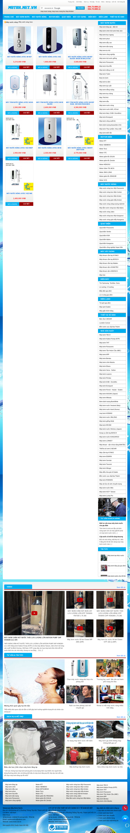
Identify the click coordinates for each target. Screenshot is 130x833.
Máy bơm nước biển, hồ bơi (109, 109)
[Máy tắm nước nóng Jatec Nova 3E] (19, 86)
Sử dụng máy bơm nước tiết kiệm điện (80, 742)
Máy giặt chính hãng (106, 311)
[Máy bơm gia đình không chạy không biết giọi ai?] (110, 722)
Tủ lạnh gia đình (105, 303)
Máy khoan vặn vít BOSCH (108, 271)
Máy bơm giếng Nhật (106, 421)
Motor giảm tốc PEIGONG (44, 796)
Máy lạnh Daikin (105, 307)
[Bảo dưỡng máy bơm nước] (79, 748)
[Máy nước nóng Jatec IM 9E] (50, 131)
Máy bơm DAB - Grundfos (108, 382)
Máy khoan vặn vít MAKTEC (109, 267)
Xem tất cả (121, 587)
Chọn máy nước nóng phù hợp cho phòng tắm (80, 680)
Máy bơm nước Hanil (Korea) (109, 409)
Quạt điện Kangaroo (106, 243)
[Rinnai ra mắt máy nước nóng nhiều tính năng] (110, 687)
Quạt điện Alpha (104, 239)
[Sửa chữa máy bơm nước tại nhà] (110, 748)
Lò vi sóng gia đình (105, 295)
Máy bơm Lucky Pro (106, 496)
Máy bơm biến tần (105, 133)
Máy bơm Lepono (105, 374)
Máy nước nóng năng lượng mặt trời (111, 204)
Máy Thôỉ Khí (103, 97)
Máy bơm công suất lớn (107, 121)
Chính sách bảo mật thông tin (108, 820)
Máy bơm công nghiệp (107, 54)
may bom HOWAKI (105, 413)
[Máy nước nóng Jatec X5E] (50, 40)
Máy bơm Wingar (105, 468)
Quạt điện (66, 17)
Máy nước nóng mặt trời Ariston (77, 794)
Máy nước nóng (39, 17)
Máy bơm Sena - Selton (107, 370)
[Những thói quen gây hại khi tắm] (34, 660)
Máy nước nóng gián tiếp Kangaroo (111, 220)
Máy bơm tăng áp (11, 784)
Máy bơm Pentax (105, 378)
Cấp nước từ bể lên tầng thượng (111, 536)
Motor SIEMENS (105, 145)
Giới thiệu (79, 2)
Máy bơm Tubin (104, 74)
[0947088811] (125, 808)
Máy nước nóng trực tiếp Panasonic (111, 188)
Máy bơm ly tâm (104, 82)
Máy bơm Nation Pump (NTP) (109, 339)
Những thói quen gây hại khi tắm (17, 706)
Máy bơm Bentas (105, 358)
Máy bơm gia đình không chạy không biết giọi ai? (110, 742)
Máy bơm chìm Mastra (107, 362)
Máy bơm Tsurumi (105, 464)
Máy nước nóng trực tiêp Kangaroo (111, 216)
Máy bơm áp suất (105, 86)
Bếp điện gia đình (105, 291)
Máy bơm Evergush (106, 117)
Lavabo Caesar (104, 323)
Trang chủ (71, 2)
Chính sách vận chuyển (106, 815)
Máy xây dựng (79, 17)
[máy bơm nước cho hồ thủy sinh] (104, 575)
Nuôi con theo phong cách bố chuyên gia (80, 707)
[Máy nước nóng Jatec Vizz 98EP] (19, 131)
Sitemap (108, 2)
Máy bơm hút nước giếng (108, 58)
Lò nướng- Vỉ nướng (106, 287)
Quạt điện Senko (105, 232)
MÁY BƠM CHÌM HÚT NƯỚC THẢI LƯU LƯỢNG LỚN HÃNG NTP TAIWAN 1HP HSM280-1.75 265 (110, 613)
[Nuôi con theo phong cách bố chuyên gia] (79, 687)
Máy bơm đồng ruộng (106, 90)
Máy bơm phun (104, 39)
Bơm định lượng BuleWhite (108, 401)
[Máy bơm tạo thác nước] (104, 555)
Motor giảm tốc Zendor (107, 160)
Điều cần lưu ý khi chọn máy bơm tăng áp (20, 767)
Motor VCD (103, 180)
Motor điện (54, 17)
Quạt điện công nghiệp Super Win (111, 247)
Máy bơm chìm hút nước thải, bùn (111, 31)
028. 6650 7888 (27, 815)
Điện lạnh (103, 17)
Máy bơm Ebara (104, 366)
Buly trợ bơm (103, 78)
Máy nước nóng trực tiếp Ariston (110, 196)
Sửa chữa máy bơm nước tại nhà (110, 767)
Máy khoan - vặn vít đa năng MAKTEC (112, 445)
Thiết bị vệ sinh (117, 17)
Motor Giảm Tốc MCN (106, 168)
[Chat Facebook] (125, 818)
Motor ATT (102, 141)
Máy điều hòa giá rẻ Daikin (108, 472)
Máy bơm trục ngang (106, 35)
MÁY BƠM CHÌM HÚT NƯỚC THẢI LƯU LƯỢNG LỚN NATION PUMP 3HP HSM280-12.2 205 (32, 639)
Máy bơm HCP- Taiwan (107, 492)
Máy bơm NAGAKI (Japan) (108, 394)
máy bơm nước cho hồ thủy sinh (119, 575)
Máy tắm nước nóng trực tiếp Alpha (111, 208)
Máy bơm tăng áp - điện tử (108, 27)
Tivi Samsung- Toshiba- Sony (109, 283)
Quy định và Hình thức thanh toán (109, 810)
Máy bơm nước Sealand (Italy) (109, 405)
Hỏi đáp (92, 2)
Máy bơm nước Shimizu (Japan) (110, 429)
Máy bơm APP (104, 354)
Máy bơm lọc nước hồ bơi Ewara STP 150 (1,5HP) (110, 641)
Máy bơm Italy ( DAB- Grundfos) (110, 113)
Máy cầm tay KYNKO (106, 452)
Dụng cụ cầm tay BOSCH (108, 433)
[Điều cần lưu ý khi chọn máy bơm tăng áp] (34, 722)
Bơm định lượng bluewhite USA (110, 125)
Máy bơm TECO (104, 335)
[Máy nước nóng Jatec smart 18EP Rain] (80, 131)
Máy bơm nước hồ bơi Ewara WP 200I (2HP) (79, 641)
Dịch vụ (86, 2)
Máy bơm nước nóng (106, 105)
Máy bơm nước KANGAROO (109, 437)
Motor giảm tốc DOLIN (107, 157)
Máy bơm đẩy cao (105, 43)
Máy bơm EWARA (105, 456)
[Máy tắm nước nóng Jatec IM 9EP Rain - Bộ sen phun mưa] (80, 86)
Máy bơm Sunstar (105, 460)
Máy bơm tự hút (104, 50)
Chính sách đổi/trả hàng (106, 818)
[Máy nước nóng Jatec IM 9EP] (19, 40)
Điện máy (92, 17)
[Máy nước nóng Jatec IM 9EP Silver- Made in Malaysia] (80, 40)
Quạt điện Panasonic (106, 228)
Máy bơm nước (23, 17)
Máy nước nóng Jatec (106, 212)
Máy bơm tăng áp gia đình (117, 565)
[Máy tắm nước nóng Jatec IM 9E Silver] (50, 86)
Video (102, 2)
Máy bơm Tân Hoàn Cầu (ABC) (110, 350)
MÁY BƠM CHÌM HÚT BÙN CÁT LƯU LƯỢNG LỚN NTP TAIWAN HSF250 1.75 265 (80, 613)
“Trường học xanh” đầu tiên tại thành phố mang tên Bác (110, 680)
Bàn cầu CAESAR (105, 319)
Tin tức (98, 2)
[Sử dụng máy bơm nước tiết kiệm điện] (79, 722)
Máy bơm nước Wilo (106, 488)
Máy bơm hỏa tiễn (105, 66)
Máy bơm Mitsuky (105, 398)
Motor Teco (103, 149)
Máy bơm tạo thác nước (116, 555)
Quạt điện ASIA (104, 235)
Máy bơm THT (104, 343)
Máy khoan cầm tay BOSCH (109, 259)
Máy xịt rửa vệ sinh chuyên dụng (110, 484)
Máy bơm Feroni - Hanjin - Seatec (111, 390)
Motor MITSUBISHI (42, 789)
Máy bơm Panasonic (106, 62)
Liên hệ (114, 2)
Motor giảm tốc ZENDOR (107, 176)
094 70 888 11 (16, 815)
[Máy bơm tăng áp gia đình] (104, 565)
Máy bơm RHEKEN (106, 480)
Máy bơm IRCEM (105, 425)
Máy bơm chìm (10, 787)
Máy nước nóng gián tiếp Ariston (110, 200)
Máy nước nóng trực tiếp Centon (110, 192)
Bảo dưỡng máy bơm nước (80, 767)
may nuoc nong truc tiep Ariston (63, 11)
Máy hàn (102, 275)
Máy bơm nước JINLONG (108, 417)
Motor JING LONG (105, 172)
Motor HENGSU (104, 164)
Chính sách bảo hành (105, 813)
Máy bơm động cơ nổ (106, 70)
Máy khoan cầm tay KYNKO (108, 255)
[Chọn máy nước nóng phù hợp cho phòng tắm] (79, 660)
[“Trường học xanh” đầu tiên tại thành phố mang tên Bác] (110, 660)
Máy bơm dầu (104, 101)
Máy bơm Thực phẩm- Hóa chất (110, 129)
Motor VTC (103, 153)
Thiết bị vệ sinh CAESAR (108, 449)
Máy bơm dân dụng (106, 46)
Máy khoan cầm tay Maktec (108, 263)
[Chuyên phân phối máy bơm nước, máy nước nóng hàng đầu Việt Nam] (22, 7)
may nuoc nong (46, 11)
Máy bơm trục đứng (106, 94)
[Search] (80, 8)
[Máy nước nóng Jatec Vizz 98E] (19, 177)
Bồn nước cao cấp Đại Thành (109, 327)
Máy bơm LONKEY (105, 441)
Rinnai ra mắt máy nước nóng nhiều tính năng (110, 707)
